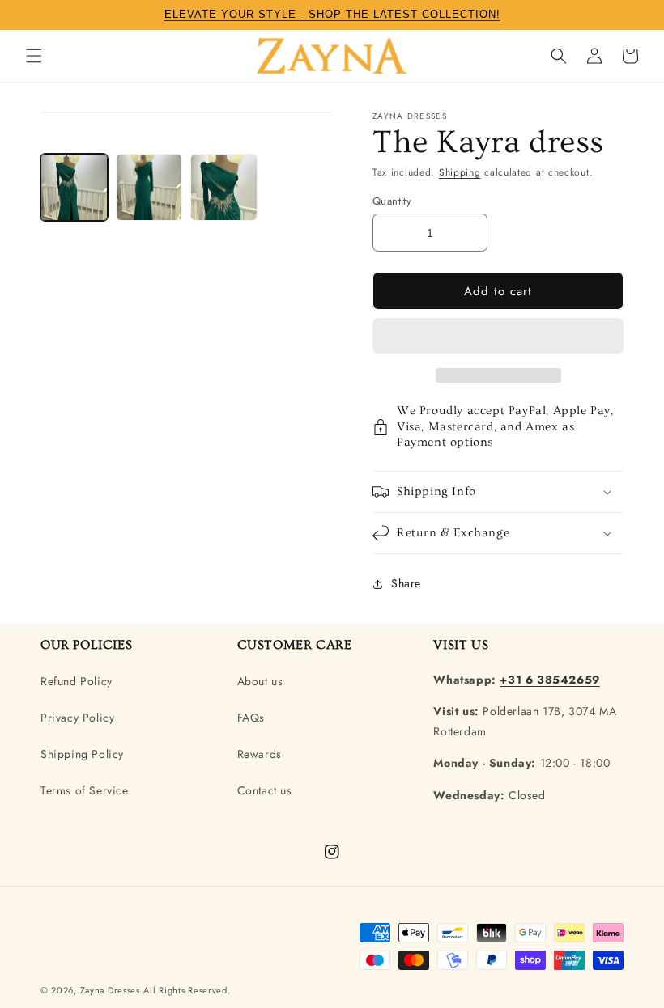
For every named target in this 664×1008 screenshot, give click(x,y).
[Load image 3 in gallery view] (224, 187)
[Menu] (34, 56)
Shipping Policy (82, 754)
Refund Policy (76, 681)
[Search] (559, 56)
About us (260, 681)
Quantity (391, 201)
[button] (498, 336)
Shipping (460, 172)
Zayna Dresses (110, 990)
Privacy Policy (77, 717)
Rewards (259, 754)
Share (406, 583)
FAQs (251, 717)
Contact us (264, 790)
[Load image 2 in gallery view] (149, 187)
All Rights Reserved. (186, 990)
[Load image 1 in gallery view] (74, 187)
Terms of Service (84, 790)
